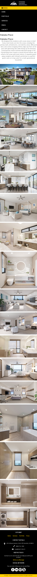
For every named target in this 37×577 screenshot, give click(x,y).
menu (6, 8)
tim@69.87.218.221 (20, 549)
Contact (5, 29)
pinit (20, 569)
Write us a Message (18, 560)
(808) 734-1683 (20, 546)
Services (5, 21)
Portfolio (5, 16)
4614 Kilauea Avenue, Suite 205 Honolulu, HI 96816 (19, 543)
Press (4, 25)
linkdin (16, 569)
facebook (13, 569)
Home (3, 12)
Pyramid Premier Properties (16, 575)
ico (24, 569)
